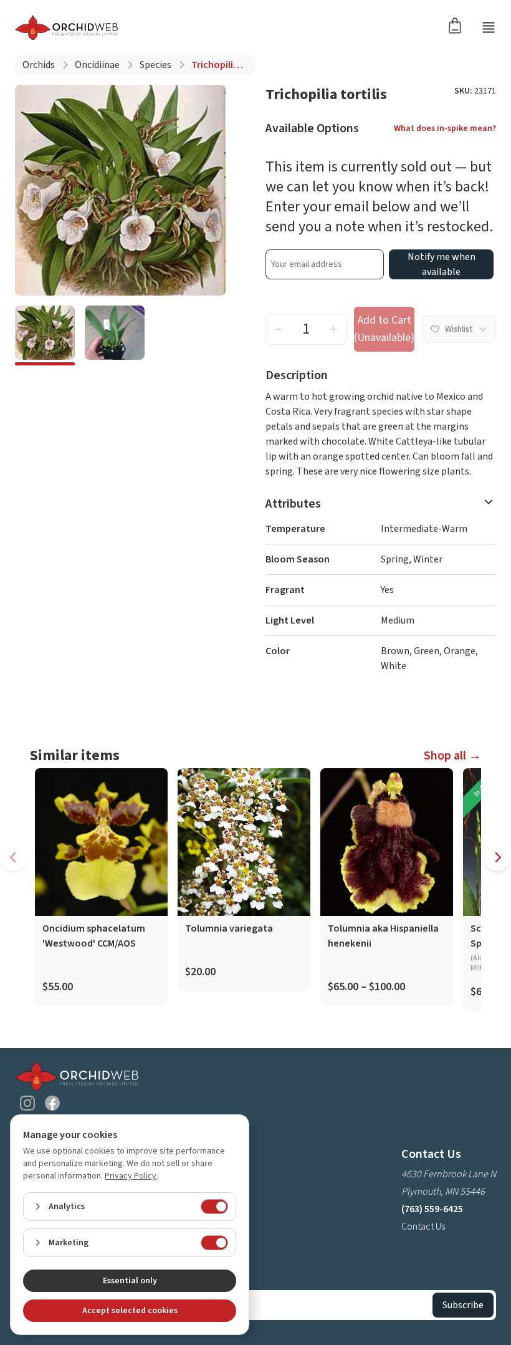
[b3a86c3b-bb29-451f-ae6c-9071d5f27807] (45, 335)
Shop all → (452, 755)
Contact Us (423, 1226)
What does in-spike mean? (445, 128)
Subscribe (463, 1305)
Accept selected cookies (130, 1310)
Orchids (38, 65)
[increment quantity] (333, 329)
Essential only (130, 1281)
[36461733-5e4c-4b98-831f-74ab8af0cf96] (115, 335)
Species (155, 65)
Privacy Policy (130, 1176)
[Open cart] (458, 25)
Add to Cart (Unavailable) (384, 328)
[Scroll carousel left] (13, 857)
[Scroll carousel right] (497, 857)
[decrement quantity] (279, 329)
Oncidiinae (97, 65)
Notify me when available (441, 264)
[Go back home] (66, 27)
